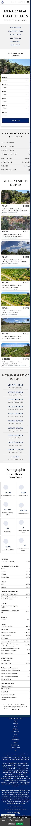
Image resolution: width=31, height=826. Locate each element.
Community (15, 732)
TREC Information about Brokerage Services (15, 809)
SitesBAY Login (15, 748)
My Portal (22, 2)
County (15, 724)
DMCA (15, 742)
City (15, 726)
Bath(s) (4, 98)
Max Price (5, 84)
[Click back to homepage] (2, 2)
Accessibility (15, 740)
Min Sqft (4, 105)
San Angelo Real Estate (15, 718)
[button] (28, 2)
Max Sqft (4, 112)
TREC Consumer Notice (15, 806)
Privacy (15, 737)
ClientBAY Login (15, 745)
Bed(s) (4, 91)
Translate (27, 815)
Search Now (15, 120)
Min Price (4, 77)
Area (15, 734)
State (15, 721)
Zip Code (15, 729)
